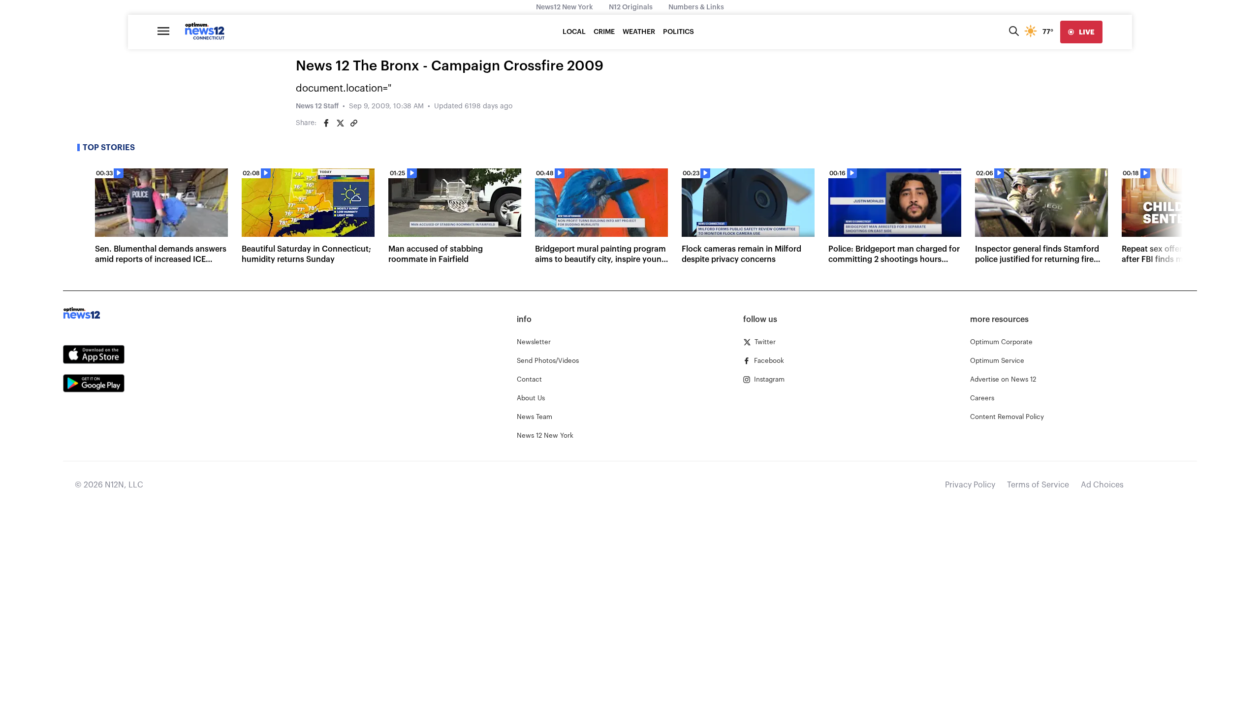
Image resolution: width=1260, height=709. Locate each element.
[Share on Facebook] (326, 123)
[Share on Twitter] (340, 123)
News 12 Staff (317, 106)
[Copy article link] (354, 123)
